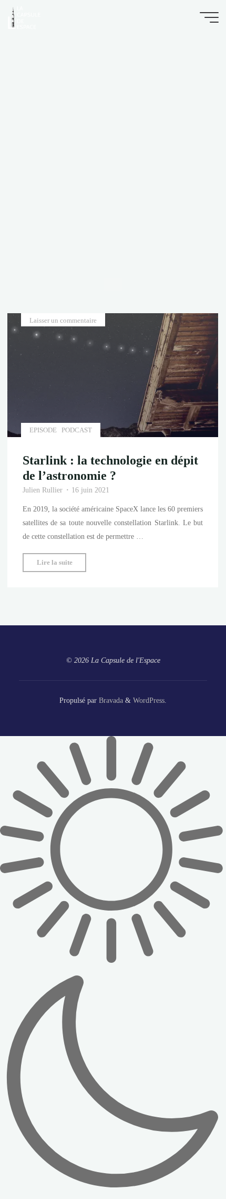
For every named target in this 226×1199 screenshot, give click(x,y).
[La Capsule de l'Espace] (24, 17)
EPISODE (43, 429)
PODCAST (77, 429)
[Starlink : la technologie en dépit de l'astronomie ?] (112, 375)
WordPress (149, 700)
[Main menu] (209, 17)
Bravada (110, 700)
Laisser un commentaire (63, 320)
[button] (113, 967)
